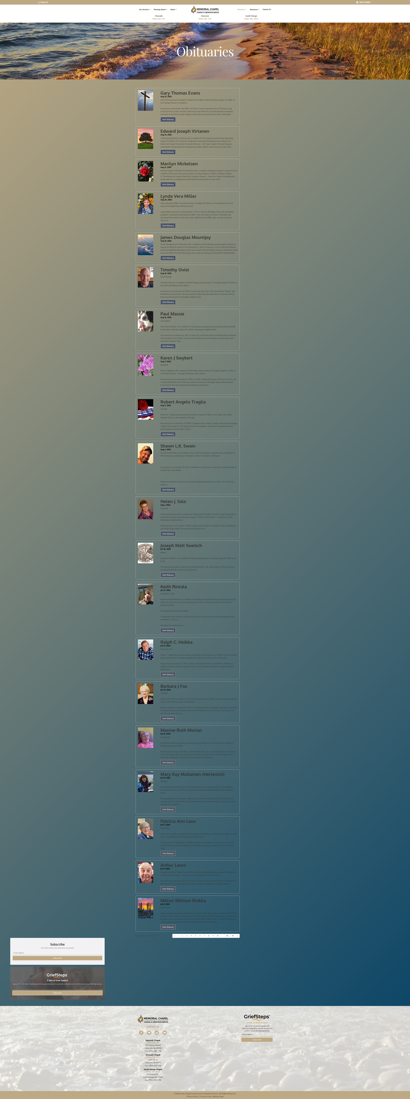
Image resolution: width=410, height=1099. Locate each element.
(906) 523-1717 (153, 1057)
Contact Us (44, 2)
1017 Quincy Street (153, 1045)
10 (217, 936)
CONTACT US (153, 1026)
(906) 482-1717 (153, 1042)
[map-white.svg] (157, 1032)
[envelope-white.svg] (165, 1032)
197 (233, 936)
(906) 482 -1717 (204, 19)
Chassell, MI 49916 (153, 1062)
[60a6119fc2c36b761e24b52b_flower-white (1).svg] (149, 1032)
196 (227, 936)
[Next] (238, 936)
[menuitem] (145, 9)
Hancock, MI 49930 (153, 1048)
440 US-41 (153, 1060)
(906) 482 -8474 (251, 19)
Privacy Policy (192, 1096)
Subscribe (57, 958)
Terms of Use (205, 1096)
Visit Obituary (168, 119)
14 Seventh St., (153, 1074)
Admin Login (218, 1096)
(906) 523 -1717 (158, 19)
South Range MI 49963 (153, 1077)
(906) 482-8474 (153, 1072)
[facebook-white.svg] (141, 1032)
